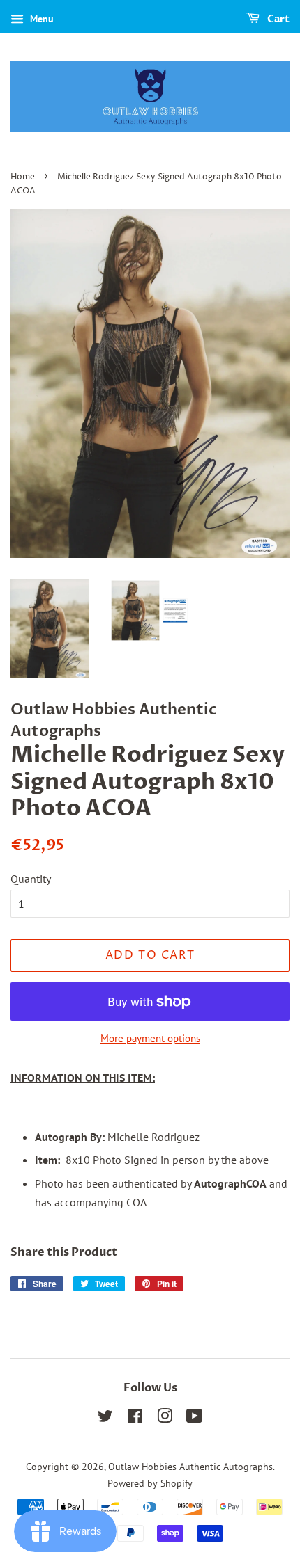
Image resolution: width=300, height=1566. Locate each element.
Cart (277, 19)
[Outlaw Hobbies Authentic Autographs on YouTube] (194, 1418)
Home (22, 177)
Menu (40, 19)
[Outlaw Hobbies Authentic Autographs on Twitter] (105, 1418)
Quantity (30, 879)
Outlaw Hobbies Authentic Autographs (190, 1466)
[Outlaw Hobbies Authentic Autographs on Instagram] (164, 1418)
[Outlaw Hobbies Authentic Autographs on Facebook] (135, 1418)
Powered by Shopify (150, 1483)
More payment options (150, 1038)
